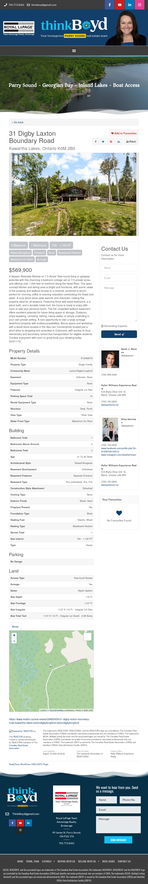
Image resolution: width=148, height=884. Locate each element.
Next (136, 194)
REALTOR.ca (19, 736)
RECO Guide (108, 861)
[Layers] (88, 637)
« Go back (17, 122)
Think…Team (32, 861)
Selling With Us (87, 861)
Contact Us (124, 861)
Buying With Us (66, 861)
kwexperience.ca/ (110, 404)
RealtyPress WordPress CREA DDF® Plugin (28, 764)
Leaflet (43, 710)
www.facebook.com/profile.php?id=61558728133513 (118, 450)
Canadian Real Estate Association (18, 747)
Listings (46, 861)
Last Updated (49, 751)
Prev (12, 194)
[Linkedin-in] (129, 5)
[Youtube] (119, 5)
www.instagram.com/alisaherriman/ (118, 454)
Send (117, 334)
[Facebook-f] (109, 5)
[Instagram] (139, 5)
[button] (74, 51)
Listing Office (116, 751)
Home (20, 861)
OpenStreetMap (57, 710)
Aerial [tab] (15, 626)
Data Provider (83, 751)
